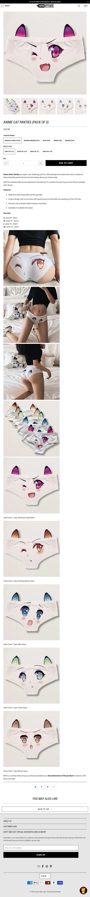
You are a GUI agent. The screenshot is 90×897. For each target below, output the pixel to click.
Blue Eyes (46, 140)
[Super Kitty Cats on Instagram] (47, 866)
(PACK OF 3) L (34, 151)
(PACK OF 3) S (9, 151)
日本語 (43, 876)
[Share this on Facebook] (41, 787)
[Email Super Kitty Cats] (39, 866)
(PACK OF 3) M (22, 151)
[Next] (85, 53)
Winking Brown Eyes (31, 140)
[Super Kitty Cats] (45, 5)
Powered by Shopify (53, 892)
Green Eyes (58, 140)
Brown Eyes (69, 140)
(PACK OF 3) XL (47, 151)
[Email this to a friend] (53, 787)
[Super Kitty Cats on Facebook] (43, 866)
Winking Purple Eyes (12, 140)
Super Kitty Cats (40, 892)
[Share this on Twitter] (35, 787)
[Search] (79, 5)
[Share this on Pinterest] (47, 787)
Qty (4, 158)
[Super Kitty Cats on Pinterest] (51, 866)
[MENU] (1, 5)
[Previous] (5, 53)
